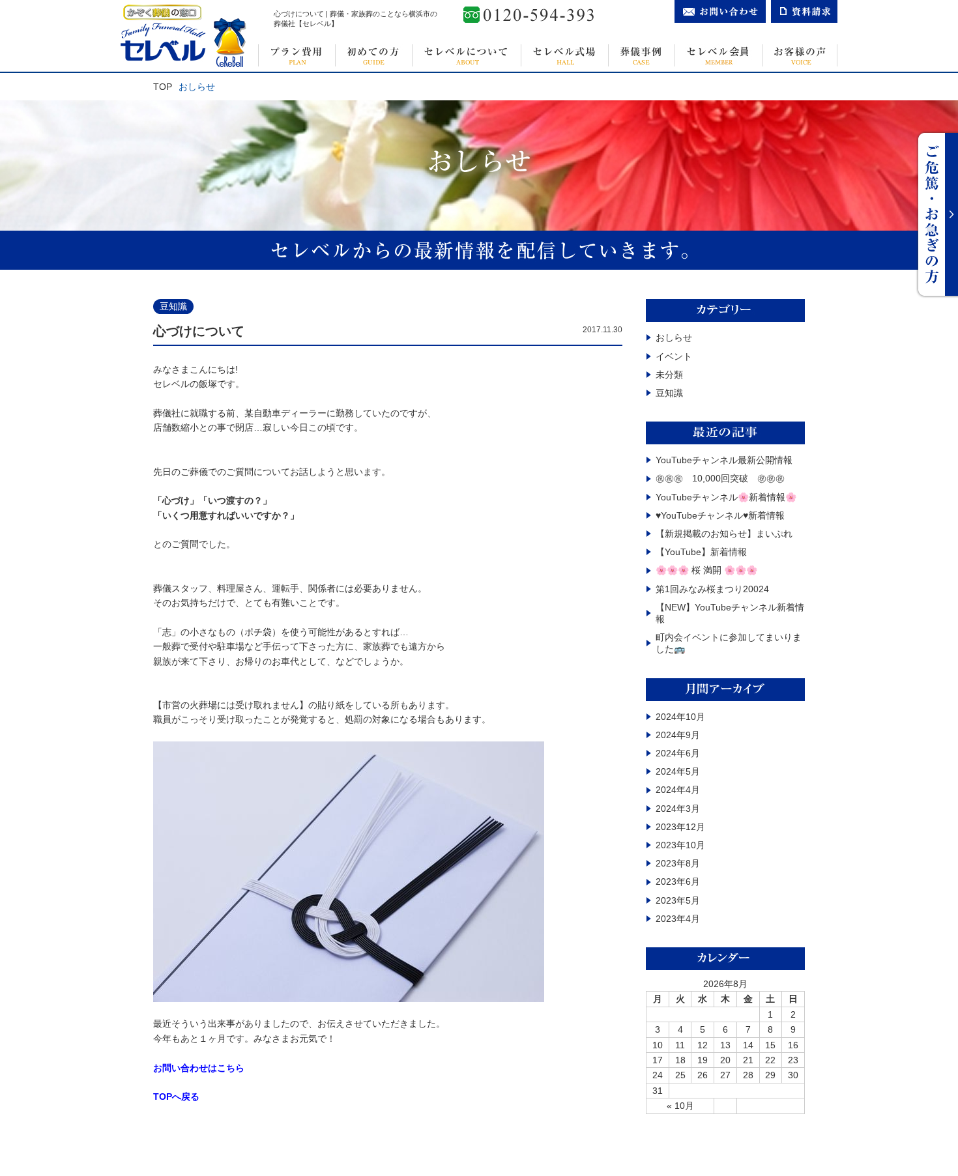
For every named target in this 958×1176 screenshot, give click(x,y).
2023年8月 (678, 863)
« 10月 (680, 1105)
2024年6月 (678, 753)
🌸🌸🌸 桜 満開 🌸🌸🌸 (706, 570)
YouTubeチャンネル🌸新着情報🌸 (726, 497)
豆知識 (669, 393)
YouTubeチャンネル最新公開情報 (724, 460)
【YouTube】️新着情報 (701, 552)
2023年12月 (680, 827)
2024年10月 (680, 716)
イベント (674, 356)
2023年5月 (678, 900)
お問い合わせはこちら (198, 1068)
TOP (162, 86)
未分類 (669, 374)
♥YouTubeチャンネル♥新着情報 (720, 515)
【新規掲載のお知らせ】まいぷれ (724, 533)
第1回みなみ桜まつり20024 (712, 589)
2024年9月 (678, 735)
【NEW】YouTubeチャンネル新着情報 (730, 613)
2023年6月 (678, 881)
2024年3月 (678, 808)
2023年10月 (680, 845)
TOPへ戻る (176, 1096)
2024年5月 (678, 771)
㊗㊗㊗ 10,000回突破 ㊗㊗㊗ (720, 478)
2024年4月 (678, 789)
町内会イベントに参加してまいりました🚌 (729, 643)
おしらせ (674, 337)
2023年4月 (678, 918)
